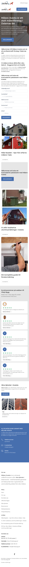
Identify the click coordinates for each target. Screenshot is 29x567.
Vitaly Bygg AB (6, 559)
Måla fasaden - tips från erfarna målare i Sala (13, 518)
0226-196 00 (7, 441)
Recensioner (4, 506)
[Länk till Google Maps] (16, 538)
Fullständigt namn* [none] (5, 88)
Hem (2, 492)
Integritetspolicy (5, 511)
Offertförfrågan (24, 3)
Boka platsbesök (7, 39)
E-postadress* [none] (4, 94)
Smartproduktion (15, 558)
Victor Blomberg (6, 343)
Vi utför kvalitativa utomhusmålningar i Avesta (13, 520)
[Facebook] (14, 554)
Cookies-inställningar (5, 562)
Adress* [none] (3, 110)
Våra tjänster (5, 394)
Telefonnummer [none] (4, 99)
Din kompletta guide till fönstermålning (12, 523)
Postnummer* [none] (4, 105)
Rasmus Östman (6, 311)
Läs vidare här (5, 159)
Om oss (3, 495)
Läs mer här (4, 416)
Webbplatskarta (5, 509)
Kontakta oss (4, 498)
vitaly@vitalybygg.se (9, 447)
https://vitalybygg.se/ (12, 541)
